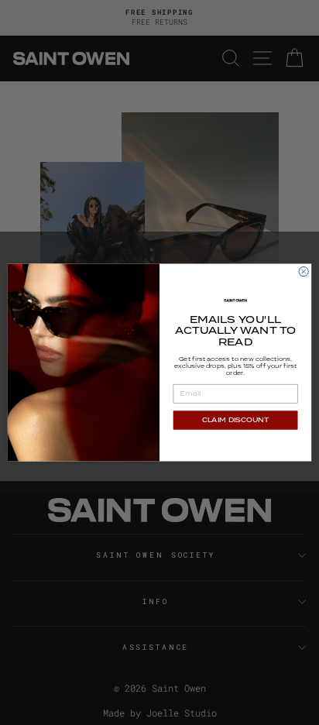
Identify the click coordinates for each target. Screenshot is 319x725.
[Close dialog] (303, 271)
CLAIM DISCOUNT (235, 420)
